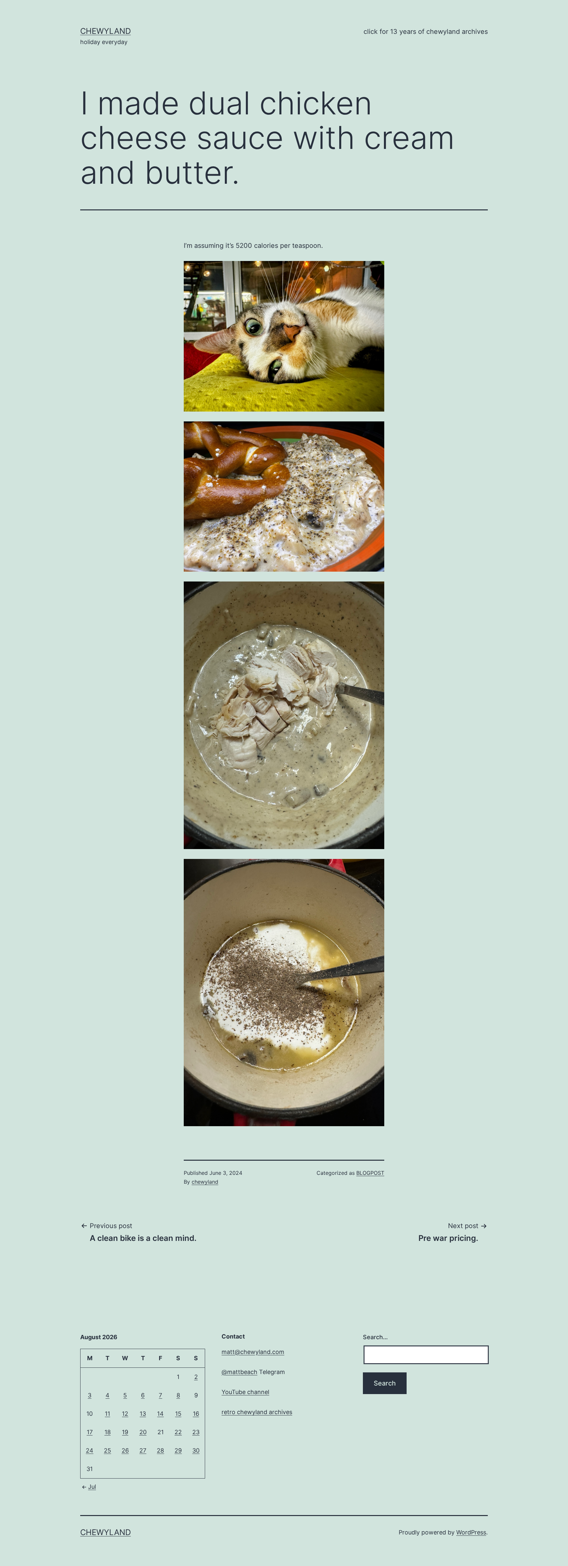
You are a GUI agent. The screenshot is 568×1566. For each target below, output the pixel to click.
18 (108, 1432)
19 (125, 1432)
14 (160, 1413)
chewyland (105, 31)
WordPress (471, 1532)
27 (142, 1450)
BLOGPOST (370, 1173)
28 (160, 1450)
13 (143, 1413)
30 (196, 1450)
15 (178, 1413)
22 (178, 1432)
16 (196, 1413)
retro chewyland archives (257, 1412)
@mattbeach (239, 1371)
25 (107, 1450)
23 (196, 1432)
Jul (92, 1486)
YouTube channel (245, 1391)
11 (107, 1413)
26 (125, 1450)
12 (125, 1413)
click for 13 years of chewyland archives (426, 32)
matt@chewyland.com (253, 1351)
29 (178, 1450)
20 (143, 1432)
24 (89, 1450)
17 (90, 1432)
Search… (375, 1337)
